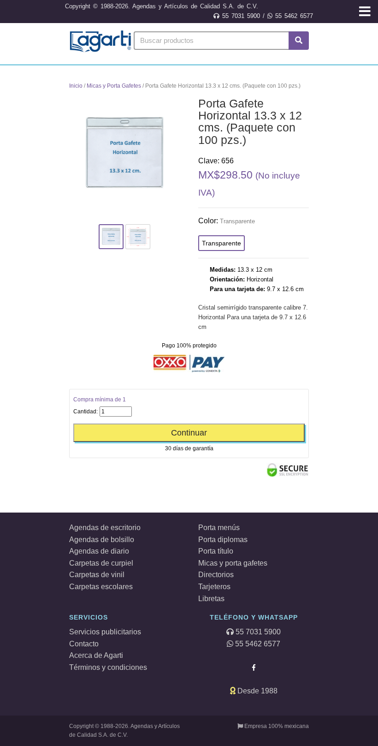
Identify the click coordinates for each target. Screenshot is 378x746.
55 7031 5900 (239, 15)
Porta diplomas (223, 539)
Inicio (76, 86)
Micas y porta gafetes (232, 563)
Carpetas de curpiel (101, 563)
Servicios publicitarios (105, 632)
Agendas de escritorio (105, 527)
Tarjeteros (214, 587)
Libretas (211, 599)
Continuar (189, 432)
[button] (365, 12)
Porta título (215, 551)
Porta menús (219, 527)
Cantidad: (85, 411)
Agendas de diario (99, 551)
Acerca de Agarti (96, 655)
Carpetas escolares (101, 587)
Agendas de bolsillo (101, 539)
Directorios (216, 575)
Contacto (84, 644)
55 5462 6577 (292, 15)
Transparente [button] (221, 243)
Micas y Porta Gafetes (114, 86)
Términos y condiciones (108, 667)
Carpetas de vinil (96, 575)
